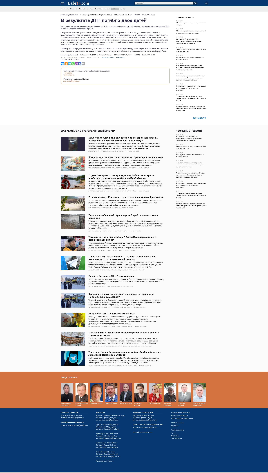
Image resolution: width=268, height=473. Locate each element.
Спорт (125, 365)
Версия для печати (108, 57)
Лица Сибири (69, 377)
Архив (122, 9)
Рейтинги (98, 9)
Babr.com (78, 3)
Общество (123, 167)
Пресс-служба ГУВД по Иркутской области (97, 15)
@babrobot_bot (146, 418)
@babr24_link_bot (75, 415)
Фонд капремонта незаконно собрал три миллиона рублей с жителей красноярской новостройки (191, 108)
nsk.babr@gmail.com (110, 447)
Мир (129, 15)
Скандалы (115, 250)
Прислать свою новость (104, 461)
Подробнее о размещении (143, 432)
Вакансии (175, 426)
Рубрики (82, 9)
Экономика (116, 326)
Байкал (133, 191)
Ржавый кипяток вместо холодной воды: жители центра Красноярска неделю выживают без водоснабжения (190, 78)
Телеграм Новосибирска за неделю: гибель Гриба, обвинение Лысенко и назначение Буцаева (124, 353)
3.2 (74, 469)
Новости (115, 9)
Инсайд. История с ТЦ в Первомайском (111, 276)
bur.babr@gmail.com (110, 420)
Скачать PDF (120, 57)
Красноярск (122, 151)
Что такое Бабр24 (177, 423)
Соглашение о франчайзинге (182, 418)
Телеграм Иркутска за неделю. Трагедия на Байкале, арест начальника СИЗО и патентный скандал (122, 258)
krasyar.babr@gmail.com (112, 438)
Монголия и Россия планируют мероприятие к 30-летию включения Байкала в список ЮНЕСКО (189, 41)
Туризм (110, 191)
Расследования (118, 191)
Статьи (107, 9)
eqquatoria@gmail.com (148, 420)
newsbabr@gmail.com (72, 81)
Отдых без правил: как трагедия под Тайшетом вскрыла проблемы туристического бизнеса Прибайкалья (121, 176)
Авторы (90, 9)
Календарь (175, 436)
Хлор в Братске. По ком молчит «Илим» (111, 313)
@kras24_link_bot (110, 436)
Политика (115, 307)
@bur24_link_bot (110, 418)
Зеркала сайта (176, 439)
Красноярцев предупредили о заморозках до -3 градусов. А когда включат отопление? (191, 88)
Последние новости (185, 17)
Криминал (111, 270)
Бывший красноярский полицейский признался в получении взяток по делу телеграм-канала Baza (190, 67)
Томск (121, 250)
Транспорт (113, 151)
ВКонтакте (69, 75)
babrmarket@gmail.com (148, 427)
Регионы (64, 9)
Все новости (199, 118)
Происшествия (120, 15)
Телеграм (68, 73)
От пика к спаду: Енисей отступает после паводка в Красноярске (126, 197)
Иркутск (127, 191)
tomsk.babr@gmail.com (111, 456)
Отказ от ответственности (180, 412)
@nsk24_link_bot (110, 445)
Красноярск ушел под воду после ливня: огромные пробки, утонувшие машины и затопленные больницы (123, 139)
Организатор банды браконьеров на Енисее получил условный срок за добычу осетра (191, 98)
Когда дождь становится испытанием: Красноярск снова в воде (125, 157)
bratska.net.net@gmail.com (78, 425)
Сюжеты (73, 9)
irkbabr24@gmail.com (111, 429)
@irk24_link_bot (110, 427)
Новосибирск (115, 286)
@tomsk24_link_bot (111, 454)
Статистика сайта (177, 430)
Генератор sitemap (108, 469)
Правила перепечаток (179, 415)
